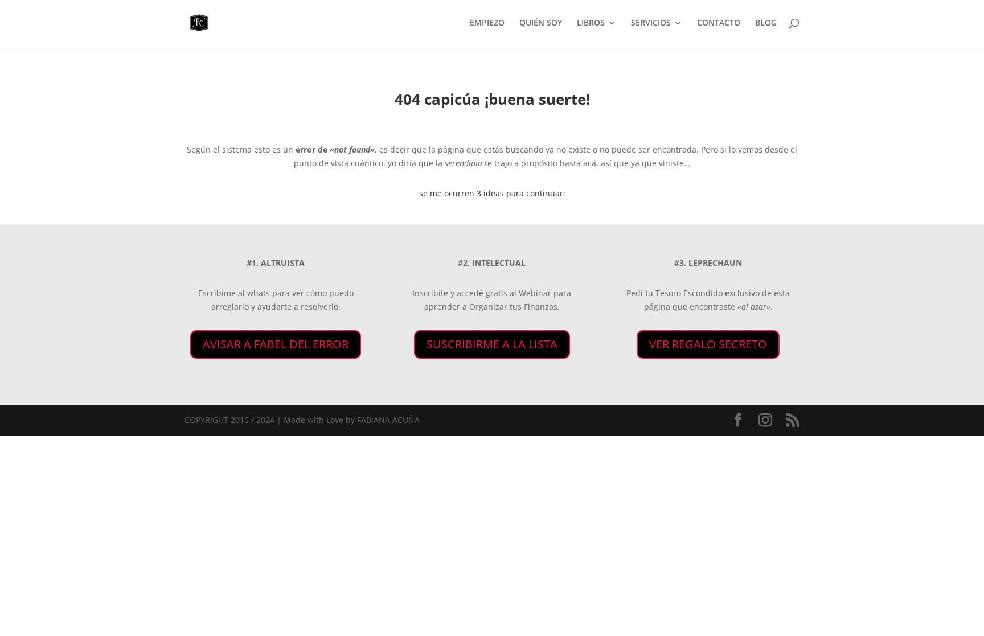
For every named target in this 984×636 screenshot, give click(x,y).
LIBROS (591, 23)
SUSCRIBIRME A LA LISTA (492, 344)
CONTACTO (718, 23)
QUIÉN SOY (540, 23)
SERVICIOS (651, 23)
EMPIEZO (487, 23)
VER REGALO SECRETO (708, 344)
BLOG (766, 23)
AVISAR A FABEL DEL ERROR (275, 344)
